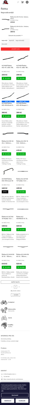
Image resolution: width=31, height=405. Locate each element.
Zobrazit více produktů (15, 35)
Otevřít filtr (16, 49)
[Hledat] (18, 2)
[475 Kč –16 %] (8, 96)
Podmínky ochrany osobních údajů (9, 341)
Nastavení (15, 395)
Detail (5, 191)
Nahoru (16, 295)
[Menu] (27, 2)
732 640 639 (6, 376)
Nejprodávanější (20, 40)
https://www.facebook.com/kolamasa (13, 379)
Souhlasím (22, 401)
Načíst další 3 (15, 282)
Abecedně (4, 44)
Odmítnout (7, 401)
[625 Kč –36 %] (22, 96)
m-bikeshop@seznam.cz (9, 374)
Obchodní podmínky (6, 339)
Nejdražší (11, 40)
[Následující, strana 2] (15, 286)
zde (2, 391)
